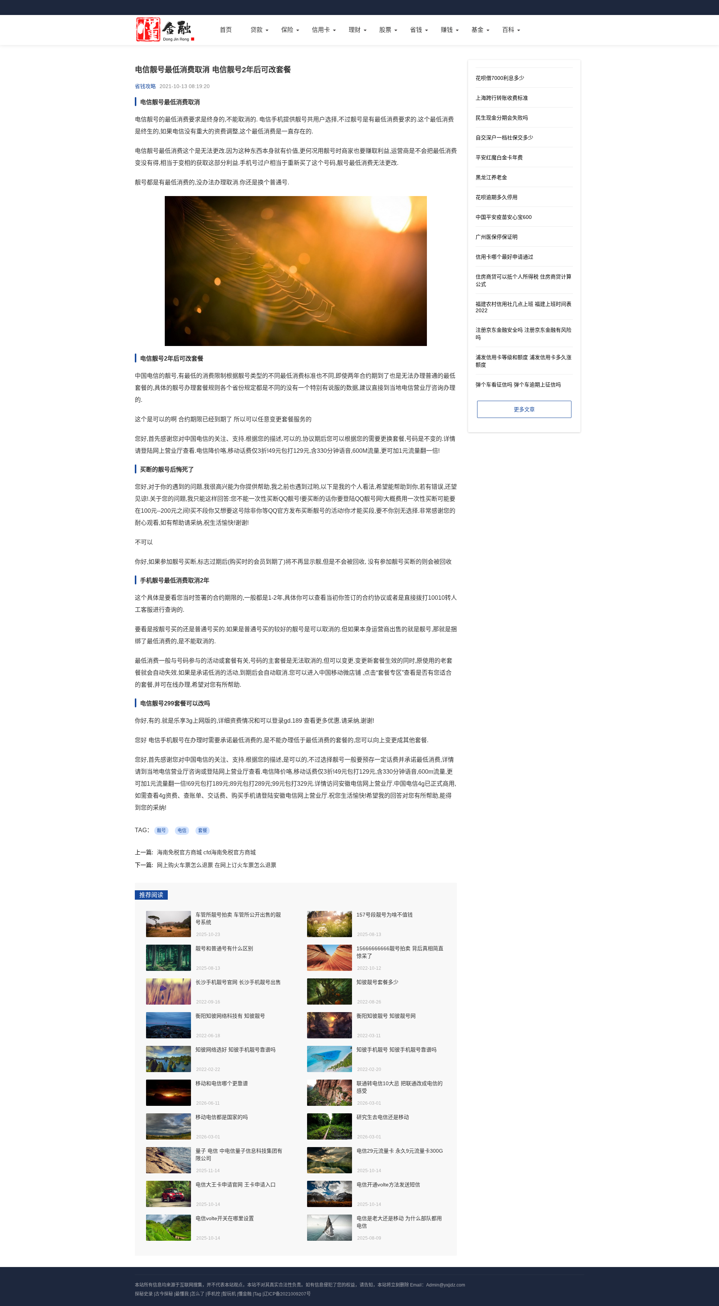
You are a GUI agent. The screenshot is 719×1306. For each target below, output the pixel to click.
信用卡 (321, 30)
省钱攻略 (145, 86)
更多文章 (524, 409)
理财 (355, 30)
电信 (182, 830)
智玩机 (229, 1294)
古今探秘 (164, 1294)
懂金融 (245, 1294)
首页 (226, 30)
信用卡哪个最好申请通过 (504, 257)
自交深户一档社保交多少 (504, 138)
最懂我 (182, 1294)
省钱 (416, 30)
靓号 (161, 830)
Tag (257, 1294)
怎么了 (197, 1294)
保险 (287, 30)
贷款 (257, 30)
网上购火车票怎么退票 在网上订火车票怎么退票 (216, 865)
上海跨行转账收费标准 (502, 98)
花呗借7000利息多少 (500, 78)
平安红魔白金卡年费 (499, 157)
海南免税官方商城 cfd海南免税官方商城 (206, 852)
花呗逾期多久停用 (497, 197)
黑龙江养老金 (491, 177)
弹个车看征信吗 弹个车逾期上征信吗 (518, 385)
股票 (385, 30)
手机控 (213, 1294)
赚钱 (447, 30)
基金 (477, 30)
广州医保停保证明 (497, 237)
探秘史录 (144, 1294)
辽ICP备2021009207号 (287, 1294)
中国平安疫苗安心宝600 (504, 217)
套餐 (202, 830)
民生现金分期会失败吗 (502, 118)
